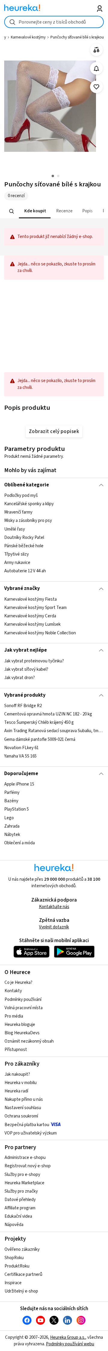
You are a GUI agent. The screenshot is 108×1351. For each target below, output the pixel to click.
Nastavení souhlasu (22, 1108)
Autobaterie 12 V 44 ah (25, 571)
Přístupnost (15, 1050)
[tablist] (54, 211)
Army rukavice (17, 562)
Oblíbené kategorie (26, 485)
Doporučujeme (21, 773)
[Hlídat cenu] (96, 68)
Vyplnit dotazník (54, 927)
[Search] (12, 211)
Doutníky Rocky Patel (24, 537)
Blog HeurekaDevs (22, 1033)
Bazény (11, 801)
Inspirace (13, 1283)
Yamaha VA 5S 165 (20, 756)
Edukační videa (18, 1216)
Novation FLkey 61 (21, 748)
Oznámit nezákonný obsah (29, 1041)
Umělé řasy (14, 529)
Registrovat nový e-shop (27, 1166)
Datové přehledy (20, 1200)
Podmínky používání (22, 999)
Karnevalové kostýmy (28, 37)
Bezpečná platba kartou (26, 1125)
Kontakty (13, 991)
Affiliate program (19, 1208)
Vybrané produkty (25, 695)
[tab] (35, 211)
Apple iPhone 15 (19, 784)
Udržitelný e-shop (21, 1291)
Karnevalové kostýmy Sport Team (35, 608)
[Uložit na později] (96, 87)
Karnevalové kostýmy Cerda (30, 616)
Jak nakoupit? (17, 1074)
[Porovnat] (96, 50)
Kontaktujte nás (54, 907)
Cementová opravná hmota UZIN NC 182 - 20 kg (48, 714)
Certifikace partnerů (23, 1274)
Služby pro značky (21, 1191)
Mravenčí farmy (18, 512)
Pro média (13, 1016)
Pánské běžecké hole (24, 546)
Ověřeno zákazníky (22, 1249)
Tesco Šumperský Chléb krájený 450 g (39, 722)
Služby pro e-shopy (22, 1174)
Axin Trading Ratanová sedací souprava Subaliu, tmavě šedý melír (54, 731)
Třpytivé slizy (16, 554)
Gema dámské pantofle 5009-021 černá (39, 739)
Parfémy (12, 792)
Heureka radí (16, 1091)
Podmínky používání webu (70, 1344)
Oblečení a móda (19, 843)
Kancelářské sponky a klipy (29, 504)
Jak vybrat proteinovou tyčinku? (34, 661)
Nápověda (13, 1225)
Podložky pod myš (21, 495)
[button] (35, 211)
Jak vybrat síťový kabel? (26, 669)
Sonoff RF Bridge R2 (23, 706)
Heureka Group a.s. (67, 1337)
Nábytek (12, 834)
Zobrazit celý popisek (54, 431)
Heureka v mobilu (20, 1083)
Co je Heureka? (18, 982)
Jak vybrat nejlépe (25, 650)
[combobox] (54, 22)
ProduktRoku (16, 1266)
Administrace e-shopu (25, 1157)
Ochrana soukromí (21, 1116)
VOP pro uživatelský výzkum (30, 1133)
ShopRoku (14, 1258)
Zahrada (12, 826)
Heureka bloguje (19, 1024)
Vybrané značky (22, 588)
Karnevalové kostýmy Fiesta (30, 599)
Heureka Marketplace (24, 1183)
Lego (9, 818)
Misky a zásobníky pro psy (28, 521)
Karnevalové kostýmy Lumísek (32, 624)
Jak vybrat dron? (19, 678)
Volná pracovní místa (23, 1008)
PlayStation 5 (16, 809)
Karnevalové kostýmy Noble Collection (40, 633)
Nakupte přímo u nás (23, 1099)
